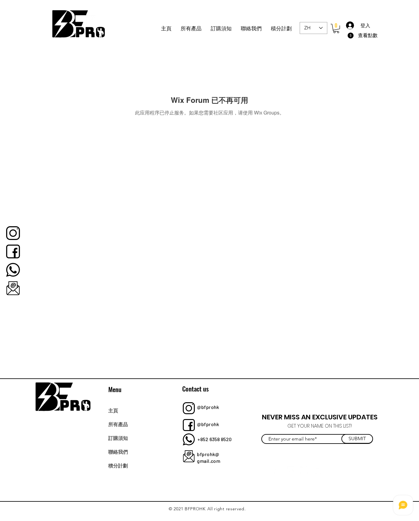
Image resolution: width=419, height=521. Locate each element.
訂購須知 (118, 437)
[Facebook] (277, 470)
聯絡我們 (118, 451)
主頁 (113, 410)
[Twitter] (290, 470)
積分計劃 (118, 465)
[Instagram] (304, 470)
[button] (336, 28)
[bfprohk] (13, 233)
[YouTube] (317, 470)
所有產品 (118, 424)
